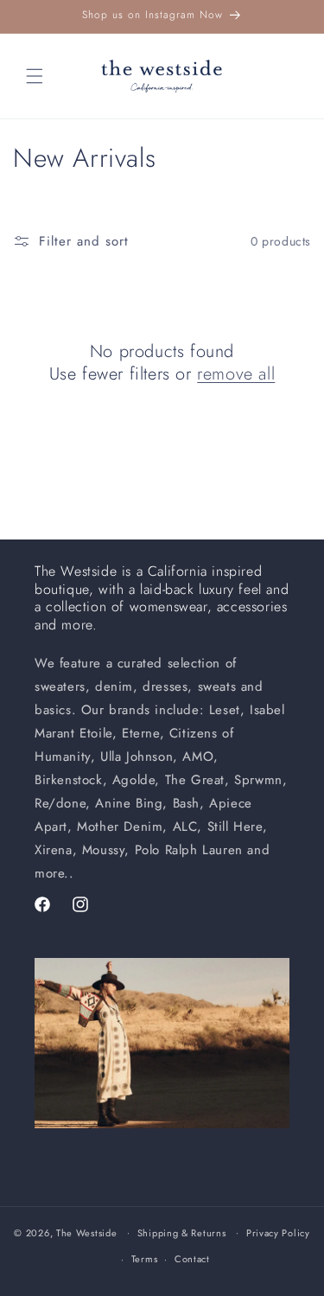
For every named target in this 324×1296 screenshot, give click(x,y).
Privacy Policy (278, 1233)
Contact (192, 1259)
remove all (236, 374)
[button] (35, 76)
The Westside (86, 1232)
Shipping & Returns (181, 1233)
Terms (144, 1259)
